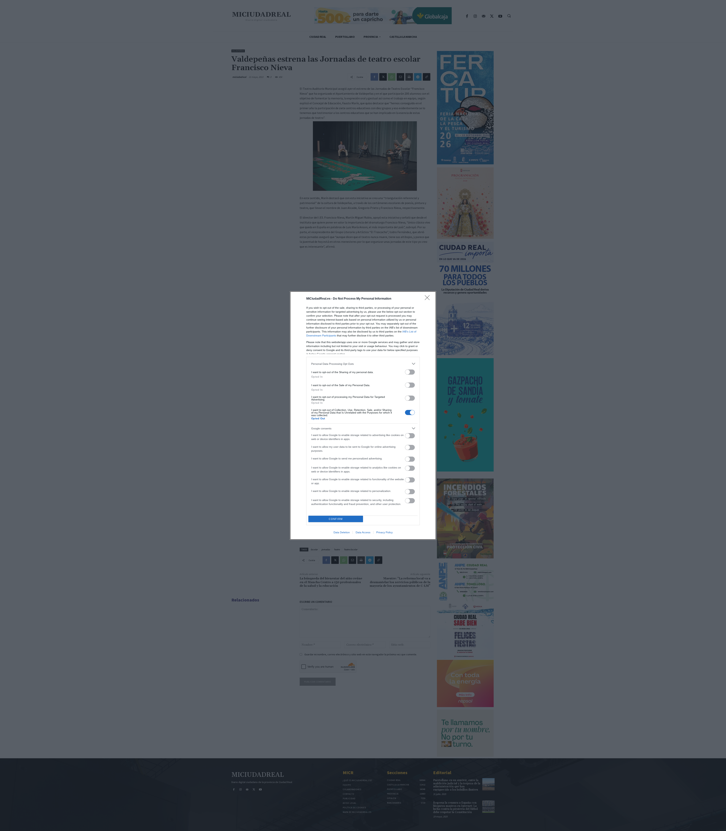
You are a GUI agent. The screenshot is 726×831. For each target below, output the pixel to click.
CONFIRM (336, 519)
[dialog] (363, 415)
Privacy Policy (384, 532)
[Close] (428, 298)
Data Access (363, 532)
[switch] (410, 372)
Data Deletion (342, 532)
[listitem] (363, 364)
